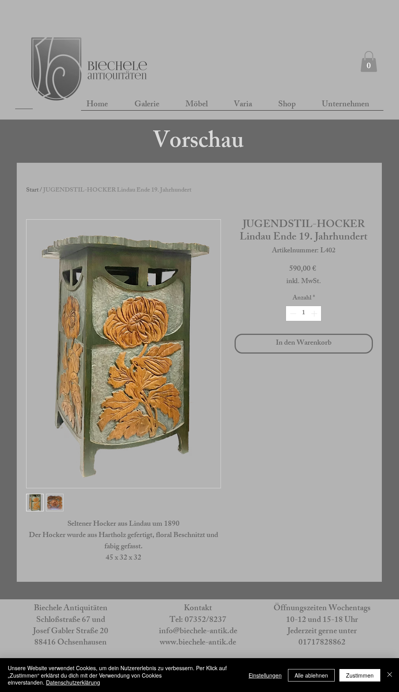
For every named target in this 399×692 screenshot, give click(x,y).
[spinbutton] (303, 313)
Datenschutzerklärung (73, 682)
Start (32, 190)
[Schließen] (389, 675)
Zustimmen (360, 675)
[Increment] (314, 313)
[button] (369, 61)
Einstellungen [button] (265, 675)
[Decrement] (292, 313)
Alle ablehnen (311, 675)
